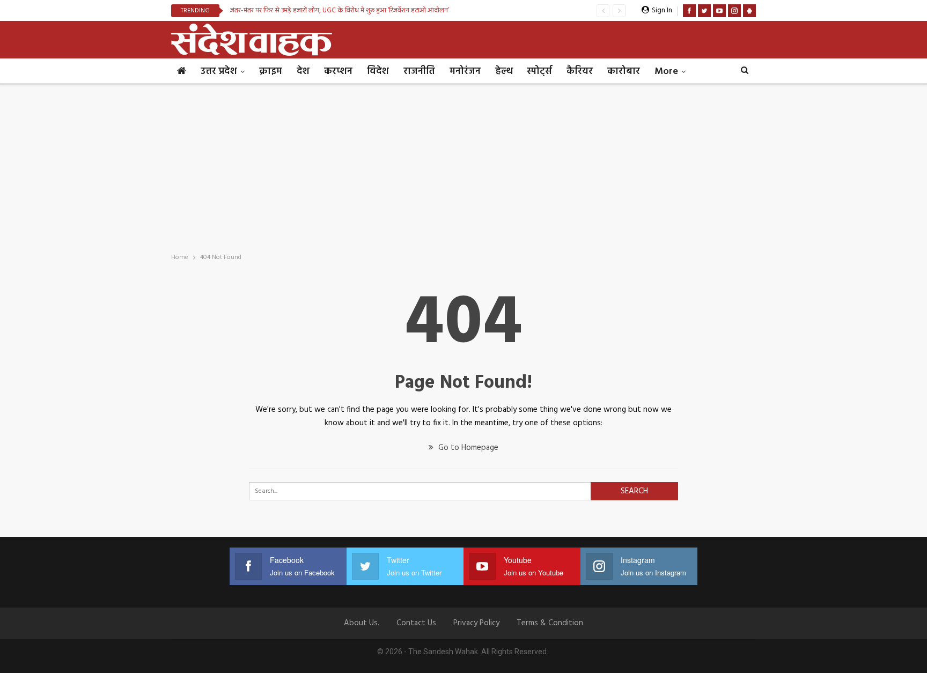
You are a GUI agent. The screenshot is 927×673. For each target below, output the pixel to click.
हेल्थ (503, 71)
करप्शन (338, 71)
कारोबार (623, 71)
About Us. (361, 623)
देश (303, 71)
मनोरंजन (465, 71)
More (666, 71)
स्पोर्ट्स (539, 71)
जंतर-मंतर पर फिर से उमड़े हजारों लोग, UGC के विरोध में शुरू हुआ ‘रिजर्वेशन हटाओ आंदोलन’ (339, 10)
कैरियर (579, 71)
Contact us (416, 623)
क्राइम (270, 71)
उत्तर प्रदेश (219, 71)
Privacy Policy (476, 623)
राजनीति (419, 71)
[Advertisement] (463, 165)
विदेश (378, 71)
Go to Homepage (467, 447)
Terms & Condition (550, 623)
